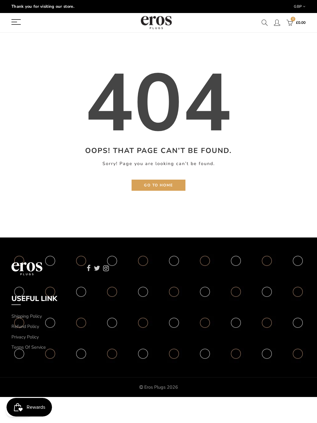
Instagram (106, 268)
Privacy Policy (25, 337)
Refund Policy (25, 326)
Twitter (97, 268)
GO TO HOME (158, 185)
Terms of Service (28, 347)
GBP (298, 6)
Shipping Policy (26, 316)
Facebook (89, 268)
